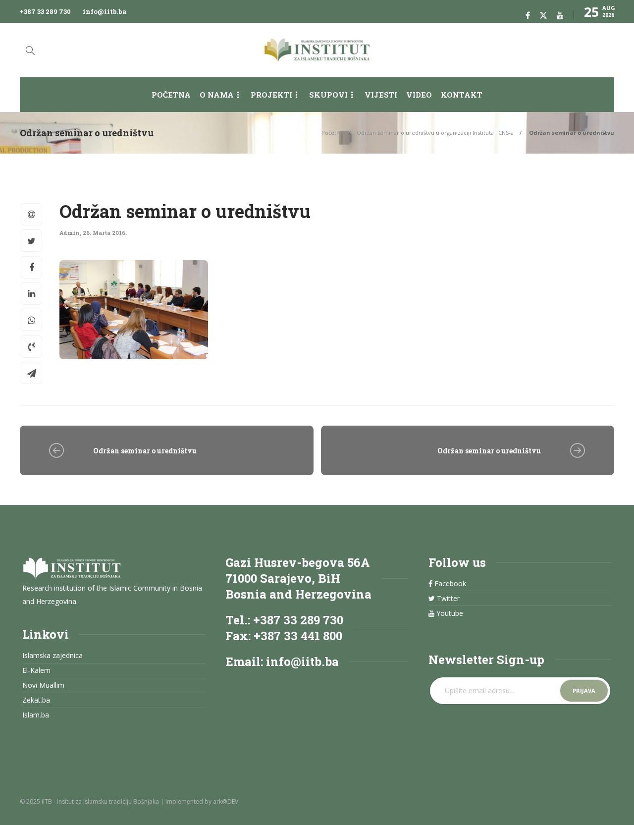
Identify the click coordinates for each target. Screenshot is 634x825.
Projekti (271, 95)
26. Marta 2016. (105, 232)
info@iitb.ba (104, 11)
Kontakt (461, 95)
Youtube (448, 613)
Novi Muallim (43, 685)
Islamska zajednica (52, 655)
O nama (217, 95)
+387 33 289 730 (45, 11)
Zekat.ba (36, 700)
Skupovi (328, 95)
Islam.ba (35, 715)
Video (419, 95)
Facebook (449, 583)
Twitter (447, 598)
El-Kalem (36, 670)
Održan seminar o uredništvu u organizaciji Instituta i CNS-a (435, 132)
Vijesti (381, 95)
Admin (69, 232)
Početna (171, 95)
